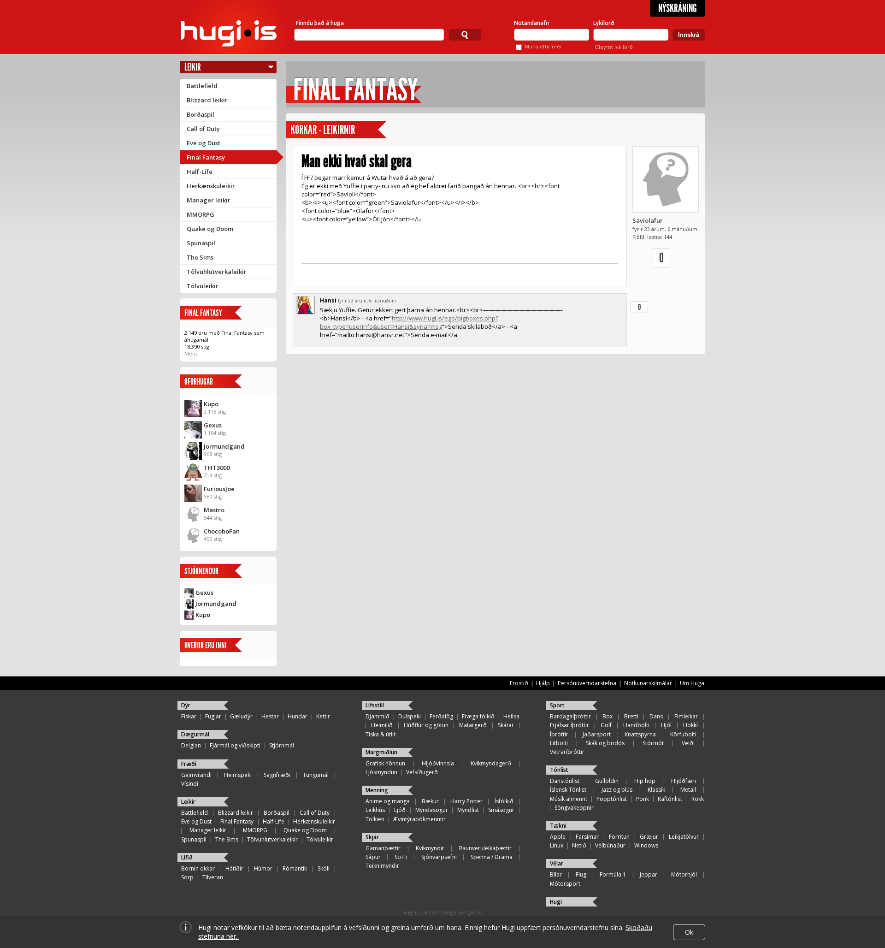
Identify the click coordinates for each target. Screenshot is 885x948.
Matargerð (473, 725)
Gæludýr (241, 716)
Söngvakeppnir (574, 808)
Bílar (556, 874)
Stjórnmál (281, 745)
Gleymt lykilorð (614, 46)
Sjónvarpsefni (439, 857)
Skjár (372, 837)
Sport (557, 705)
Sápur (373, 857)
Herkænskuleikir (211, 186)
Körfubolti (683, 734)
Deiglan (191, 745)
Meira (191, 353)
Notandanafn (531, 23)
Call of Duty (203, 128)
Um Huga (692, 683)
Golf (606, 725)
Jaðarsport (597, 734)
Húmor (263, 868)
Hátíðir (234, 868)
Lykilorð (603, 23)
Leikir (192, 67)
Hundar (297, 716)
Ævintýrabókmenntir (419, 819)
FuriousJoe (219, 489)
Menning (377, 790)
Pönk (642, 799)
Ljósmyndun (381, 772)
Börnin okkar (198, 868)
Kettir (323, 716)
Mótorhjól (684, 874)
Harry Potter (466, 801)
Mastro (214, 510)
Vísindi (189, 784)
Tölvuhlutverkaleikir (217, 271)
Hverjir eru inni (205, 645)
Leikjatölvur (684, 837)
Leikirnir (339, 130)
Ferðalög (441, 716)
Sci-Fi (401, 857)
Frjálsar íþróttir (569, 725)
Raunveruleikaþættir (485, 848)
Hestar (270, 716)
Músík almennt (568, 799)
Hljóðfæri (683, 781)
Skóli (324, 868)
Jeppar (648, 874)
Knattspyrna (640, 734)
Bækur (430, 801)
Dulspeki (409, 716)
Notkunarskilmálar (648, 683)
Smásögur (501, 810)
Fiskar (188, 716)
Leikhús (375, 810)
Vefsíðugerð (422, 772)
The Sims (200, 257)
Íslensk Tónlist (568, 790)
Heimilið (382, 725)
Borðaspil (200, 114)
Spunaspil (201, 243)
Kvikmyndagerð (491, 763)
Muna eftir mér (543, 46)
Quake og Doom (210, 229)
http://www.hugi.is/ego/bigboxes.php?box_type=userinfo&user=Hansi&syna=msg (409, 322)
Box (607, 716)
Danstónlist (564, 781)
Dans (656, 716)
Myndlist (468, 810)
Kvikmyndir (430, 848)
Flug (581, 874)
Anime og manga (388, 801)
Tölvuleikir (202, 286)
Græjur (649, 837)
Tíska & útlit (380, 734)
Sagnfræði (277, 775)
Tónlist (559, 770)
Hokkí (690, 725)
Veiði (688, 743)
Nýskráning (677, 8)
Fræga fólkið (478, 716)
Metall (688, 790)
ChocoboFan (222, 531)
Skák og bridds (605, 743)
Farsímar (587, 837)
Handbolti (636, 725)
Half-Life (199, 171)
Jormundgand (224, 446)
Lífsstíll (375, 705)
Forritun (619, 837)
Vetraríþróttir (567, 752)
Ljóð (400, 810)
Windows (646, 845)
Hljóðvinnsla (438, 763)
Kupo (211, 404)
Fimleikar (686, 716)
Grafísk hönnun (385, 763)
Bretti (631, 716)
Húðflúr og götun (426, 725)
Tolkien (375, 819)
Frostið (519, 683)
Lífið (187, 857)
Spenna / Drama (492, 857)
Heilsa (511, 716)
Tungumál (316, 775)
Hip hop (644, 781)
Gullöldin (607, 781)
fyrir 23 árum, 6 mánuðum (367, 300)
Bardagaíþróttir (570, 716)
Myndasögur (431, 810)
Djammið (377, 716)
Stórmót (653, 743)
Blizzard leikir (207, 100)
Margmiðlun (381, 752)
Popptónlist (611, 799)
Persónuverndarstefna (587, 683)
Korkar (303, 130)
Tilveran (212, 877)
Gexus (213, 425)
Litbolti (559, 743)
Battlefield (202, 86)
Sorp (187, 877)
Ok (689, 932)
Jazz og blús (617, 790)
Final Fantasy (206, 157)
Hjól (666, 725)
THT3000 (217, 467)
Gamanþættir (383, 848)
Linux (556, 845)
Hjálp (543, 683)
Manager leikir (208, 200)
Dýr (185, 705)
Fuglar (213, 716)
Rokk (697, 799)
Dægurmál (195, 734)
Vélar (556, 863)
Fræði (188, 764)
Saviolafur (647, 220)
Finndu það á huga (320, 23)
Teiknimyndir (382, 866)
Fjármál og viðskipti (235, 745)
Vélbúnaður (610, 845)
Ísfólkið (504, 801)
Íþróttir (559, 734)
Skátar (506, 725)
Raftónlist (670, 799)
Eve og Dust (203, 143)
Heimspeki (238, 775)
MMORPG (200, 214)
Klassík (656, 790)
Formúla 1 (613, 874)
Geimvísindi (196, 775)
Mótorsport (565, 884)
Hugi (556, 902)
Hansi (328, 300)
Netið (579, 845)
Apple (558, 837)
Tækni (558, 826)
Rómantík (295, 868)
